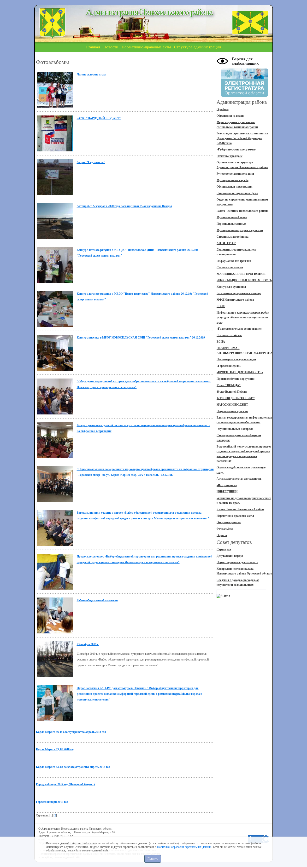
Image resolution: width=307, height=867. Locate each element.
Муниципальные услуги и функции (240, 230)
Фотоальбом (225, 528)
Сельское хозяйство (229, 335)
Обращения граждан (230, 115)
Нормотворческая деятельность (237, 562)
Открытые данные (229, 522)
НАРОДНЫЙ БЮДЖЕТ (232, 404)
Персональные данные (231, 223)
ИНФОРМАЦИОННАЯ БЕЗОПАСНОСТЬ (244, 280)
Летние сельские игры (91, 74)
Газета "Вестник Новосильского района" (243, 210)
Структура (224, 549)
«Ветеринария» (227, 485)
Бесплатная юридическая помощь (239, 293)
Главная (93, 47)
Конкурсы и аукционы (231, 286)
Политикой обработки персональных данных (184, 847)
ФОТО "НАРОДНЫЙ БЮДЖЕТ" (99, 118)
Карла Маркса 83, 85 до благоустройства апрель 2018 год (73, 767)
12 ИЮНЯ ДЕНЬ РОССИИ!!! (236, 398)
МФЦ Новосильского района (235, 299)
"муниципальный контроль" (236, 429)
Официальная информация (235, 186)
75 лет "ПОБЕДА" (229, 385)
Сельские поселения (230, 267)
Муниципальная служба (232, 180)
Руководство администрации (235, 173)
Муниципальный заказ (232, 217)
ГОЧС (221, 306)
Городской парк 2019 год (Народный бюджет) (65, 784)
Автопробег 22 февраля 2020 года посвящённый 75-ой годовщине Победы (124, 206)
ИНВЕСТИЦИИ (227, 491)
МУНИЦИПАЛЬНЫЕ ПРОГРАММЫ (241, 274)
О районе (223, 109)
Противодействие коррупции (235, 378)
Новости (110, 47)
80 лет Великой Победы (232, 391)
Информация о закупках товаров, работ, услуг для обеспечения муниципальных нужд (243, 317)
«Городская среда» (229, 365)
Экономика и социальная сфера (237, 193)
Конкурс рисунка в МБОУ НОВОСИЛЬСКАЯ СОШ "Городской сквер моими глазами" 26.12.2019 (141, 337)
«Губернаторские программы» (236, 149)
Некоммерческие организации (236, 359)
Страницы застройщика (232, 236)
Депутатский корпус (230, 555)
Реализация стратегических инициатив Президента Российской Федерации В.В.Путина (242, 138)
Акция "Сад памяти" (91, 162)
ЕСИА (221, 341)
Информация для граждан (234, 261)
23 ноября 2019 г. (88, 644)
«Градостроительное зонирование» (239, 328)
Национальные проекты (232, 411)
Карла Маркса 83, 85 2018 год (55, 749)
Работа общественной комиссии (97, 600)
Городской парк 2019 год (52, 802)
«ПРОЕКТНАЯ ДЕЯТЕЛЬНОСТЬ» (240, 372)
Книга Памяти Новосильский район (240, 509)
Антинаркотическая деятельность (239, 478)
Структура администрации (197, 47)
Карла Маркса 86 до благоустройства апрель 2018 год (71, 732)
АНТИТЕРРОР (226, 243)
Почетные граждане (229, 156)
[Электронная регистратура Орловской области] (244, 96)
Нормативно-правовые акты (146, 47)
